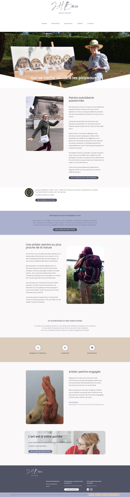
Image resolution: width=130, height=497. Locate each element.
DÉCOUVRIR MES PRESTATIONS (65, 230)
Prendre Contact (71, 489)
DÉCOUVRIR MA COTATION (46, 200)
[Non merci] (128, 494)
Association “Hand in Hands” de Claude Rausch (86, 404)
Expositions (68, 23)
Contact (90, 23)
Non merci (98, 494)
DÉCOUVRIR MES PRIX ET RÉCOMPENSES (83, 178)
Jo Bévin (80, 23)
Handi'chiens (73, 402)
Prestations (55, 23)
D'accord (91, 494)
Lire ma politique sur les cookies (111, 494)
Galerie (44, 23)
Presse (48, 486)
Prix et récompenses (51, 484)
